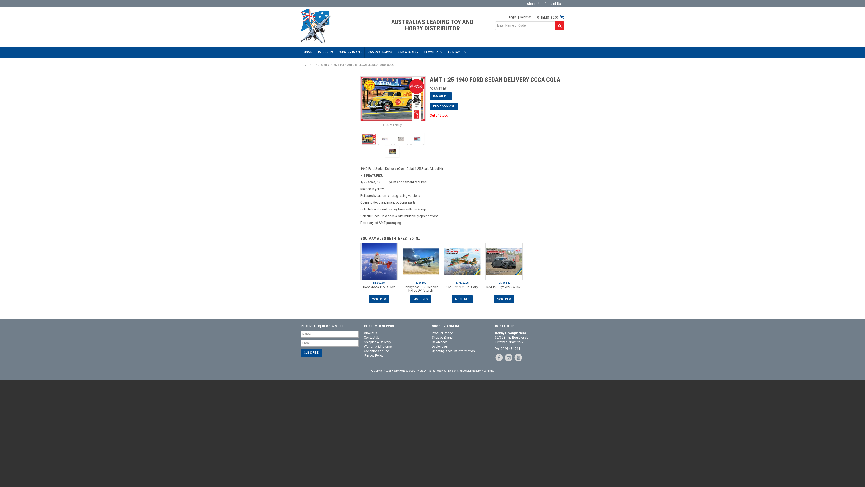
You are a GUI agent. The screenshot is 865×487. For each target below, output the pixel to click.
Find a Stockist (443, 106)
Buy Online (440, 96)
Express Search (380, 52)
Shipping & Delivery (377, 342)
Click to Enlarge (393, 125)
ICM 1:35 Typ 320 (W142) (504, 287)
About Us (533, 4)
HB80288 (379, 282)
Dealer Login (440, 346)
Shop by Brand (350, 52)
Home (308, 52)
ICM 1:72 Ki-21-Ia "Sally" (462, 287)
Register (525, 17)
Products (325, 52)
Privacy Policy (373, 355)
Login (512, 17)
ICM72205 (462, 282)
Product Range (442, 333)
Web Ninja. (487, 370)
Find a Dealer (408, 52)
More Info (379, 299)
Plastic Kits (321, 65)
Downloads (433, 52)
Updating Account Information (453, 351)
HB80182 (420, 282)
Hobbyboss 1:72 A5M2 (379, 287)
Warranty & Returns (378, 346)
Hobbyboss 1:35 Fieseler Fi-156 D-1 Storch (421, 288)
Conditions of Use (376, 351)
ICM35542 (504, 282)
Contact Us (553, 4)
